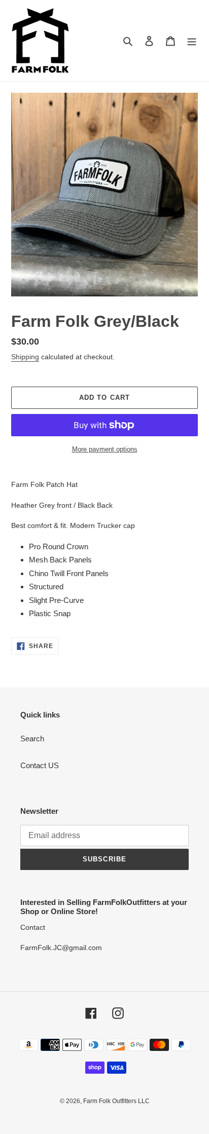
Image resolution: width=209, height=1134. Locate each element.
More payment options (104, 449)
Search (32, 738)
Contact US (39, 765)
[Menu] (191, 41)
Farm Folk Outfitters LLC (116, 1101)
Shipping (25, 357)
